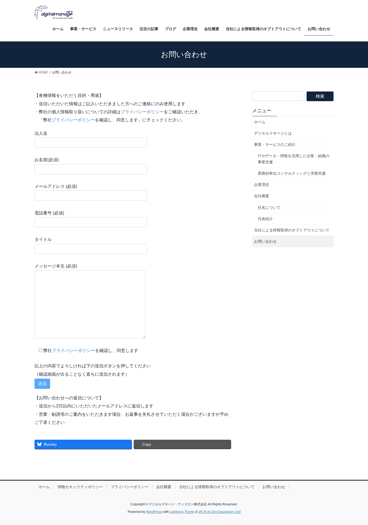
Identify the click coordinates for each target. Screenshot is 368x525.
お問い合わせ (265, 241)
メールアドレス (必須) (55, 186)
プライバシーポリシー (142, 112)
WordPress (154, 512)
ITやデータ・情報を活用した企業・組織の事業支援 (293, 159)
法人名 (40, 133)
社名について (269, 207)
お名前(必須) (46, 159)
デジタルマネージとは (273, 133)
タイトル (43, 239)
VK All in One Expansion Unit (219, 512)
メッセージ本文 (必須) (55, 266)
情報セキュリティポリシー (80, 487)
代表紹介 (265, 219)
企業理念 (261, 184)
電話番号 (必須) (49, 213)
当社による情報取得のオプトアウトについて (291, 230)
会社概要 (261, 196)
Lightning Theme (182, 512)
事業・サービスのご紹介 (275, 144)
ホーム (259, 122)
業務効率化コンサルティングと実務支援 (292, 173)
